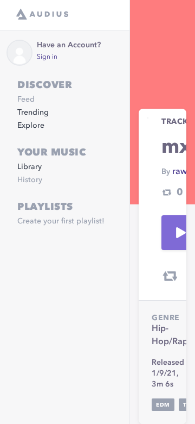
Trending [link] (33, 112)
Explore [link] (30, 125)
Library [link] (29, 167)
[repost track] (170, 276)
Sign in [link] (47, 57)
